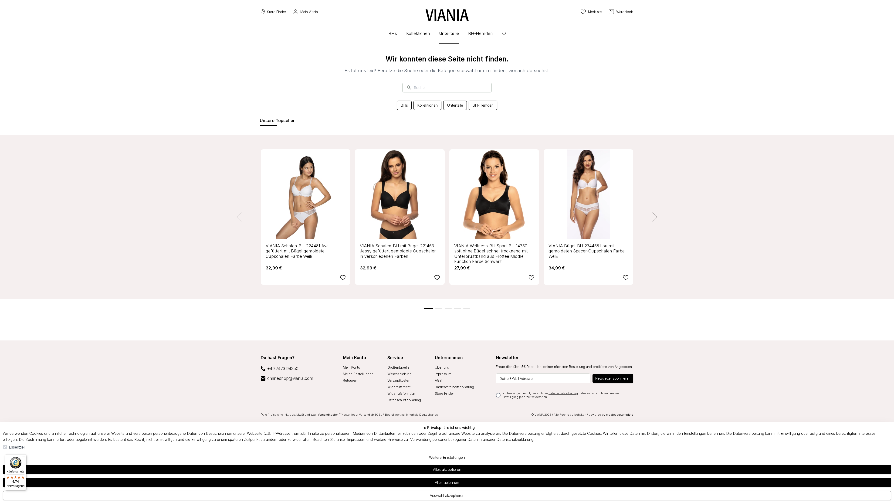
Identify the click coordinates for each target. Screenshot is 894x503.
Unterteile (455, 105)
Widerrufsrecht (398, 387)
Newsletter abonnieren (612, 378)
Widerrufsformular (401, 393)
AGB (438, 380)
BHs (404, 105)
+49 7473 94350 (282, 368)
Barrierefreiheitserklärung (454, 387)
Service (395, 357)
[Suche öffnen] (504, 37)
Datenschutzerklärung (515, 439)
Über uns (442, 367)
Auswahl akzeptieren (447, 495)
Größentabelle (398, 367)
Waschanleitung (399, 374)
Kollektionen (427, 105)
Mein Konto (354, 357)
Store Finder (276, 12)
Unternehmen (449, 357)
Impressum (356, 439)
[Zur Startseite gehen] (447, 15)
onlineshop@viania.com (290, 378)
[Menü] (23, 457)
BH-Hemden (483, 105)
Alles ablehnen (447, 482)
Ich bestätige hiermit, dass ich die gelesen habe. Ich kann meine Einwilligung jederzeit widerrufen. (560, 395)
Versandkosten (398, 380)
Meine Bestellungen (358, 374)
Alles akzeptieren (447, 469)
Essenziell (17, 447)
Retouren (350, 380)
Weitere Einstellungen (447, 457)
